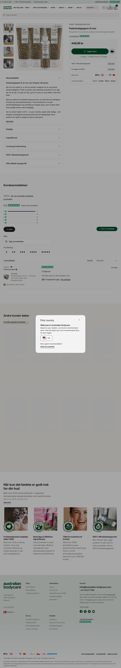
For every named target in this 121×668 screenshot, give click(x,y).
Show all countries (47, 347)
